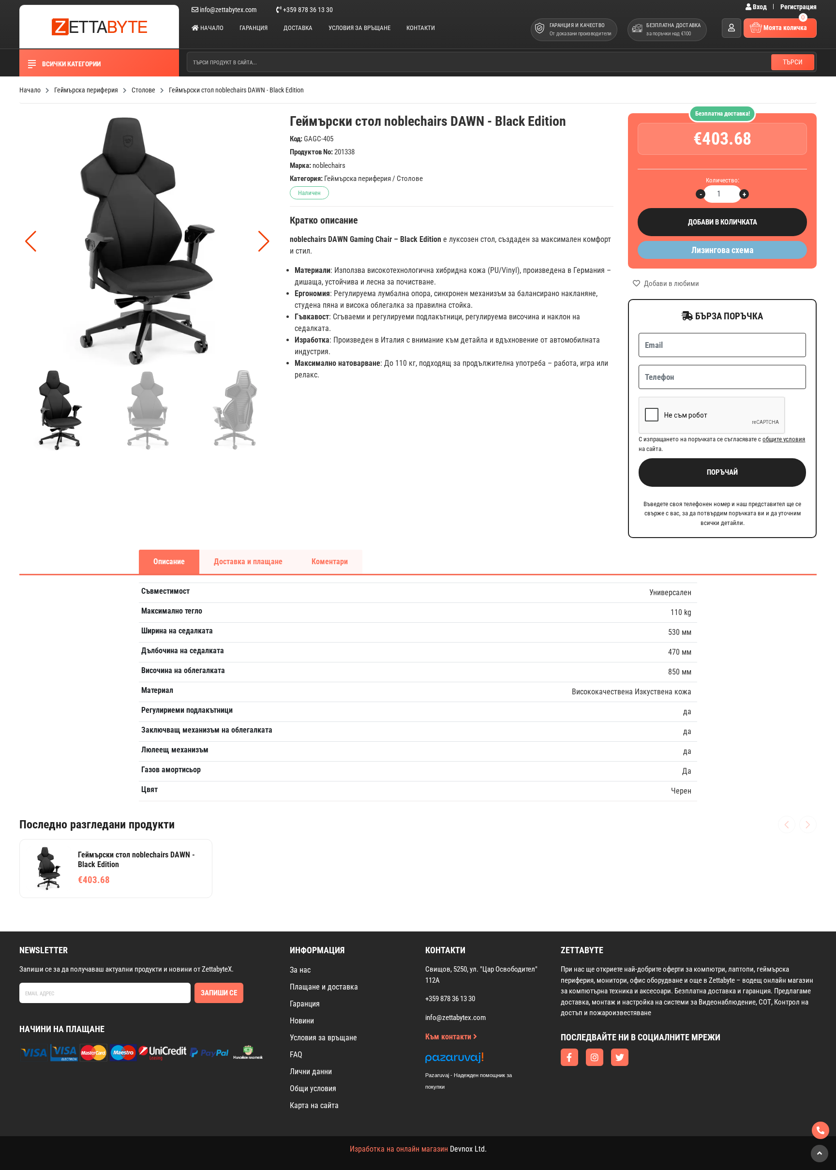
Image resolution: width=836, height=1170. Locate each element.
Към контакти (449, 1036)
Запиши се (219, 993)
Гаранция (253, 27)
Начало (211, 27)
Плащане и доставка (324, 986)
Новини (302, 1020)
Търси (793, 62)
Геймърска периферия (357, 178)
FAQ (296, 1054)
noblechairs (329, 165)
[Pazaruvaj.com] (478, 1060)
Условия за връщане (359, 27)
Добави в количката (722, 222)
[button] (263, 241)
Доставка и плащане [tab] (248, 561)
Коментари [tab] (330, 561)
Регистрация (798, 7)
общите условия (783, 439)
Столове (410, 178)
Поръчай (722, 472)
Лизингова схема (722, 250)
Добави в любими (670, 283)
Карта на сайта (314, 1105)
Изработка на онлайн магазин (399, 1149)
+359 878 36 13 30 (307, 10)
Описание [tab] (169, 561)
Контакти (420, 27)
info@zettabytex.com (228, 10)
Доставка (298, 27)
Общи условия (313, 1088)
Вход (759, 7)
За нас (300, 970)
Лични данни (311, 1071)
